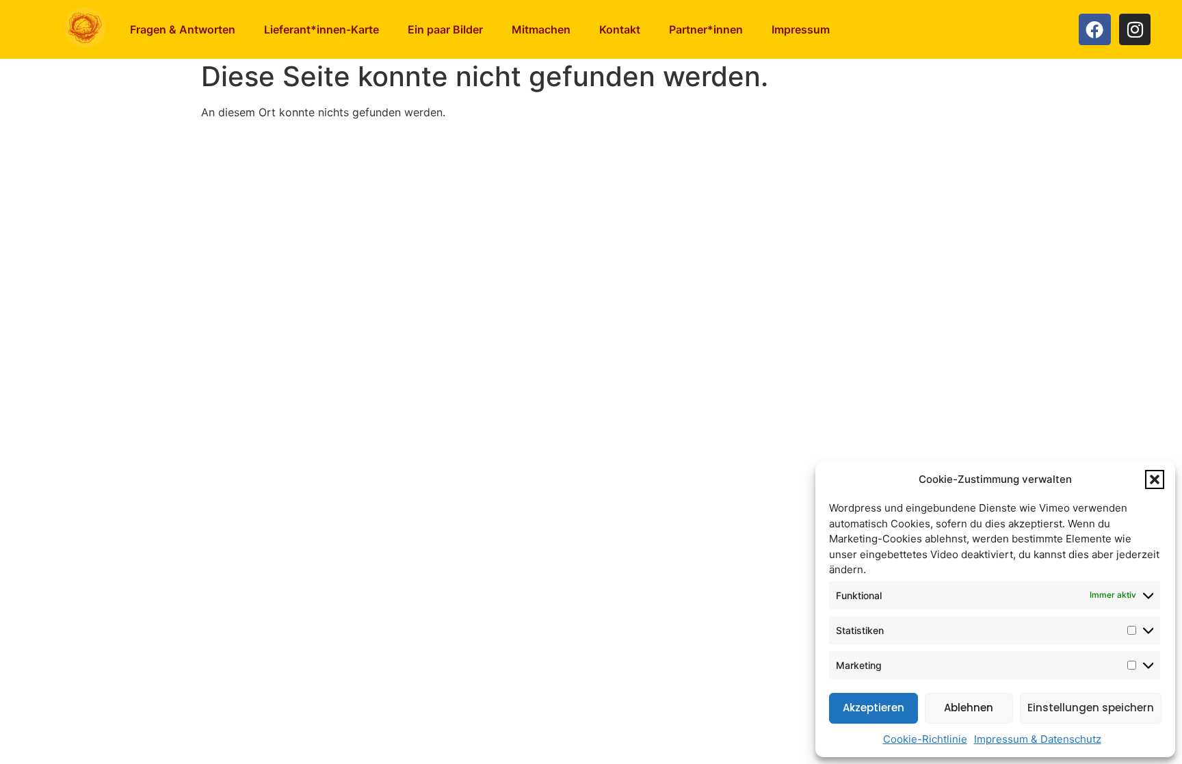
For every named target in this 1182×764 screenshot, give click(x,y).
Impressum (801, 29)
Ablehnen (968, 707)
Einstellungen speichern (1090, 707)
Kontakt (619, 29)
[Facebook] (1095, 30)
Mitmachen (541, 29)
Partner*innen (706, 29)
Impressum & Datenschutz (1037, 739)
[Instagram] (1135, 30)
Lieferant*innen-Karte (321, 29)
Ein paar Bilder (445, 29)
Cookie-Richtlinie (925, 739)
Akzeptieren (873, 707)
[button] (1154, 479)
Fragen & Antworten (182, 29)
